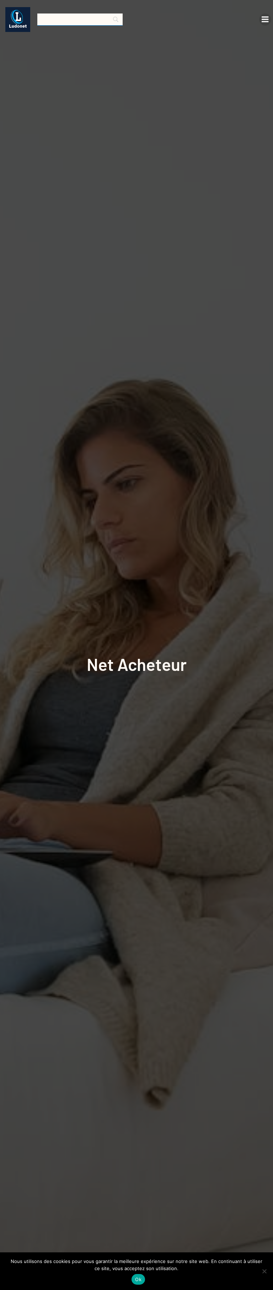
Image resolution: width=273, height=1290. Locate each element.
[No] (264, 1271)
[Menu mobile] (265, 19)
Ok (138, 1279)
